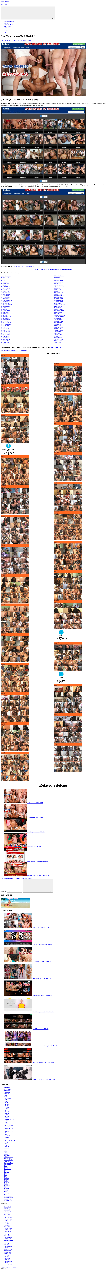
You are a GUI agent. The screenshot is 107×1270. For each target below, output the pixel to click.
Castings (6, 1108)
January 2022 (7, 1247)
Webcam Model (8, 1200)
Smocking (6, 1182)
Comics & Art (7, 1113)
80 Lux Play (57, 313)
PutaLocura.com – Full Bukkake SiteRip (37, 861)
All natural (7, 1092)
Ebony (15, 40)
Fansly (6, 1129)
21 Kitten (3, 307)
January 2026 (7, 1211)
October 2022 (7, 1238)
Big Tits (6, 1102)
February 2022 (8, 1246)
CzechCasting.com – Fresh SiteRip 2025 (43, 1012)
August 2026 (7, 1207)
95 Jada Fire (57, 336)
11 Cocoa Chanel (5, 292)
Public (5, 1173)
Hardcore (6, 1146)
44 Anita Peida (5, 328)
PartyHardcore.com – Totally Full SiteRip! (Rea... (46, 1045)
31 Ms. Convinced (6, 322)
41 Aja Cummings (6, 324)
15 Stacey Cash (5, 298)
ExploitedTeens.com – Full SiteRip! (42, 944)
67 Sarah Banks (58, 294)
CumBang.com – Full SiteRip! (35, 803)
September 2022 (8, 1240)
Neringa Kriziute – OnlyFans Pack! (42, 978)
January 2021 (7, 1262)
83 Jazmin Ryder (58, 318)
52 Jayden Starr (5, 340)
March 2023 (7, 1235)
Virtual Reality (8, 1199)
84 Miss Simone (58, 319)
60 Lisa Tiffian (57, 283)
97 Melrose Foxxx (58, 339)
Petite (5, 1166)
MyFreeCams (7, 26)
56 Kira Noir (57, 277)
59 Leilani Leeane (58, 282)
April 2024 (7, 1225)
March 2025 (7, 1214)
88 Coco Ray (57, 325)
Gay (5, 32)
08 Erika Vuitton (5, 288)
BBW (5, 1099)
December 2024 (8, 1217)
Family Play (7, 1126)
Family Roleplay (8, 1128)
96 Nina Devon (58, 337)
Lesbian (6, 1154)
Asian (5, 1096)
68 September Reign (59, 295)
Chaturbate (7, 1110)
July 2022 (6, 1241)
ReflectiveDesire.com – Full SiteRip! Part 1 (44, 1079)
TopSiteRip (4, 4)
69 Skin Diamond (58, 297)
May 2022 (6, 1244)
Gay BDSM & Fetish (9, 1140)
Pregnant (6, 1172)
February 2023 (8, 1237)
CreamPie (6, 1116)
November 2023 (8, 1228)
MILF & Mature (8, 1157)
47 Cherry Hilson (5, 333)
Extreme (6, 1123)
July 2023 (6, 1232)
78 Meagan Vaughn (59, 310)
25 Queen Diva (5, 313)
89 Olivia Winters (58, 327)
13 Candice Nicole (6, 295)
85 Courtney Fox (58, 321)
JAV (5, 1149)
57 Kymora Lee (58, 279)
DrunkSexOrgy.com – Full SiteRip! (42, 995)
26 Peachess (4, 315)
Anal (5, 1095)
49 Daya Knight (5, 336)
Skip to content (5, 1)
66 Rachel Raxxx (58, 292)
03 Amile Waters (5, 280)
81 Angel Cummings (59, 315)
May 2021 (6, 1256)
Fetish (22, 878)
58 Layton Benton (58, 280)
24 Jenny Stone (5, 312)
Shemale (6, 30)
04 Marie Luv (4, 282)
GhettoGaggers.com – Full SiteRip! (36, 832)
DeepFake (6, 29)
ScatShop (6, 1178)
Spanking (6, 1188)
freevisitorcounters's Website (8, 1267)
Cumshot (15, 878)
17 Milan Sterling (5, 301)
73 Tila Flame (57, 303)
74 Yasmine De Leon (59, 304)
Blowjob (6, 1105)
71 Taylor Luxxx (58, 300)
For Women (7, 1137)
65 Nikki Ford (57, 291)
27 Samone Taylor (6, 316)
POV (5, 1170)
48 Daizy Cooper (5, 334)
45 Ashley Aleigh (5, 330)
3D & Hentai (7, 1090)
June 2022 (6, 1243)
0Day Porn (7, 1087)
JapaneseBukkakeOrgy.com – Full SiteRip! (38, 875)
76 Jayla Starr (57, 307)
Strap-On (6, 1194)
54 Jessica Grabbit (6, 343)
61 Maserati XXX (58, 285)
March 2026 (7, 1210)
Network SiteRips (8, 1160)
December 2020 (8, 1264)
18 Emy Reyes (5, 303)
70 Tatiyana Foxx (58, 298)
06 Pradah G (4, 285)
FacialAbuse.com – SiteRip (34, 846)
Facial (18, 878)
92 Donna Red (57, 331)
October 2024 (7, 1220)
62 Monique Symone (59, 286)
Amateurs (6, 1093)
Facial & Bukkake (22, 40)
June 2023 (6, 1234)
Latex (5, 1151)
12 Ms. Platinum (5, 294)
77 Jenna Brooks (58, 309)
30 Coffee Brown (5, 321)
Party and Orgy (8, 1164)
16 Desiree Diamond (6, 300)
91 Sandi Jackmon (58, 330)
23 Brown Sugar (5, 310)
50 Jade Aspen (5, 337)
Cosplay (6, 1114)
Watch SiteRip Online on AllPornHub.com (53, 269)
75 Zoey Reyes (58, 306)
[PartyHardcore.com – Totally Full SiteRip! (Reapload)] (18, 1045)
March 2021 (7, 1259)
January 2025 (7, 1216)
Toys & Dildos (8, 1196)
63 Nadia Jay (57, 288)
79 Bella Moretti (58, 312)
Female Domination (9, 1131)
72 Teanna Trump (58, 301)
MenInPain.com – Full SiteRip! (41, 1029)
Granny (6, 1142)
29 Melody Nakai (5, 319)
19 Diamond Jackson (6, 304)
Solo (5, 1187)
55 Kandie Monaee (59, 276)
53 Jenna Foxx (5, 342)
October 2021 (7, 1252)
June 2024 (6, 1223)
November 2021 (8, 1250)
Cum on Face (9, 878)
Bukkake (3, 878)
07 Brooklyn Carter (6, 286)
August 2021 (7, 1253)
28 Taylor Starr (5, 318)
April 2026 (7, 1208)
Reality (6, 1175)
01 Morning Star (5, 277)
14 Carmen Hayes (5, 297)
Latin (5, 1152)
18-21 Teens (7, 1089)
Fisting (6, 1134)
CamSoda (6, 1107)
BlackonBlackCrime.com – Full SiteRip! (43, 1062)
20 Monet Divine (5, 306)
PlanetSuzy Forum (9, 21)
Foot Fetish (7, 1136)
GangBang (26, 878)
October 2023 (7, 1229)
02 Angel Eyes (5, 279)
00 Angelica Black (6, 276)
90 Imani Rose (57, 328)
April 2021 (7, 1258)
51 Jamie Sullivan (5, 339)
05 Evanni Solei (5, 283)
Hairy (5, 1145)
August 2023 (7, 1231)
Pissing (6, 1167)
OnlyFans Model (8, 24)
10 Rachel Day (5, 291)
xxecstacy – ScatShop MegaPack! (42, 961)
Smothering (7, 1185)
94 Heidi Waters (58, 334)
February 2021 (8, 1261)
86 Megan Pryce (58, 322)
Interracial (6, 1148)
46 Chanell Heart (5, 331)
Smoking (6, 1184)
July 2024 (6, 1222)
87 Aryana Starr (58, 324)
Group (29, 40)
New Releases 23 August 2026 (41, 927)
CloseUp (6, 1111)
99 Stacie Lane (58, 342)
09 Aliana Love (5, 289)
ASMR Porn (7, 1098)
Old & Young (7, 1161)
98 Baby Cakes (58, 340)
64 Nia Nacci (57, 289)
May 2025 (6, 1213)
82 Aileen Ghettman (59, 316)
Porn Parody (7, 1169)
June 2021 (6, 1255)
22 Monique (4, 309)
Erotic (5, 1122)
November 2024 (8, 1219)
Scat (5, 1176)
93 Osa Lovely (58, 333)
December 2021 (8, 1249)
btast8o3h (10, 40)
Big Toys (6, 1104)
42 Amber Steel (5, 325)
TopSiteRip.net (55, 347)
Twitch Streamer (8, 1197)
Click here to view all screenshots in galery (23, 266)
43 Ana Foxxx (5, 327)
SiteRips (6, 23)
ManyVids (7, 27)
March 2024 (7, 1226)
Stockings (6, 1193)
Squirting (6, 1191)
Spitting (6, 1190)
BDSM (6, 1101)
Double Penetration (9, 1119)
